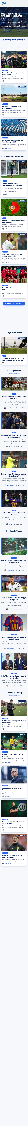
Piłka (5, 181)
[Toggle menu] (25, 3)
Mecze (4, 355)
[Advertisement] (14, 45)
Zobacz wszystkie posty (14, 373)
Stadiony (5, 104)
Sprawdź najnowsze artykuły (13, 303)
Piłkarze (5, 70)
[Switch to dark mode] (22, 3)
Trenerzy (5, 718)
